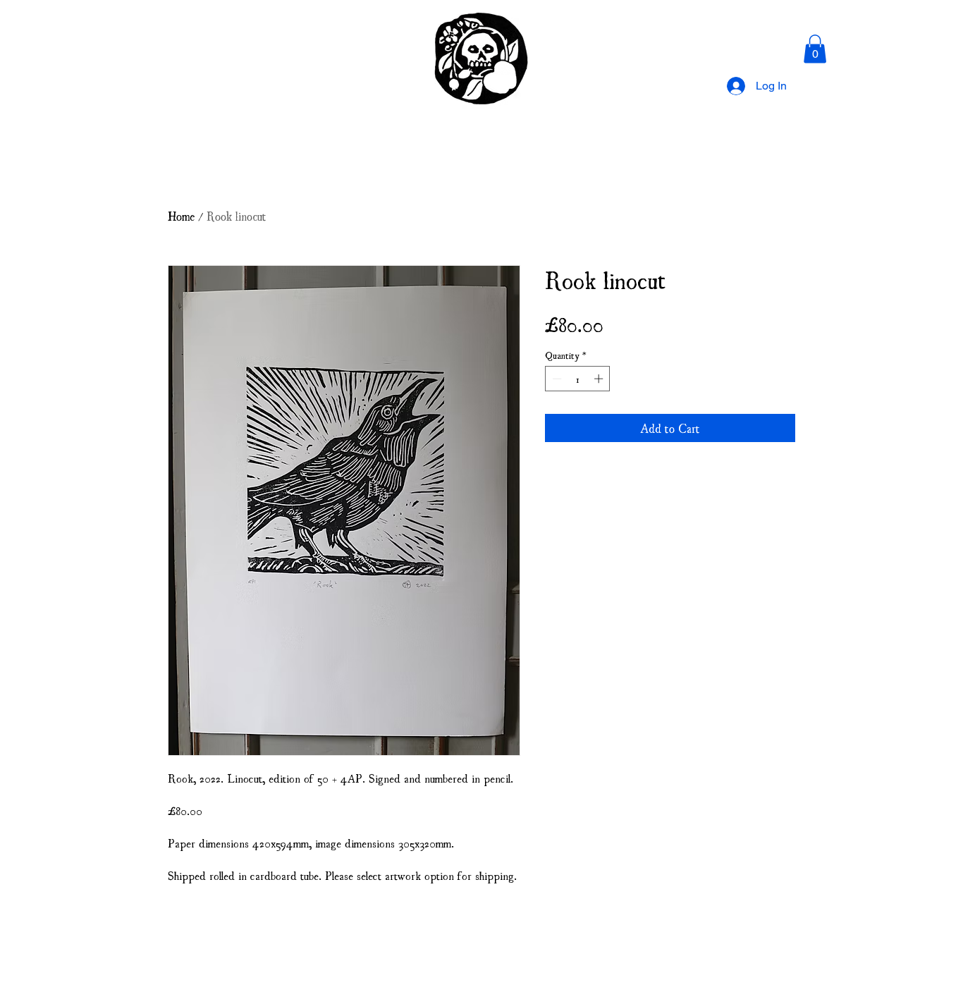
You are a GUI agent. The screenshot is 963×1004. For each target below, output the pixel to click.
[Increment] (599, 379)
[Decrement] (555, 379)
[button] (815, 49)
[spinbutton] (577, 379)
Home (181, 215)
